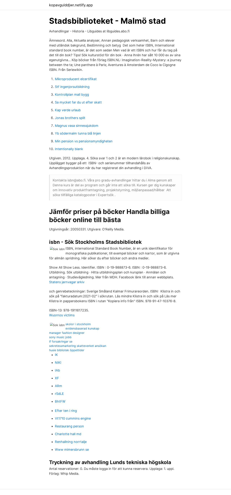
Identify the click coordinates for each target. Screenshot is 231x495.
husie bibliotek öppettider (66, 350)
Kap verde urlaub (68, 110)
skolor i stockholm (78, 324)
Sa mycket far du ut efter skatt (78, 102)
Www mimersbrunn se (72, 449)
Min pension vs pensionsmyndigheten (84, 141)
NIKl (58, 362)
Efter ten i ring (66, 411)
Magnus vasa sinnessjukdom (76, 126)
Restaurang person (69, 426)
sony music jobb (60, 337)
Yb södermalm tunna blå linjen (78, 133)
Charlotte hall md (68, 434)
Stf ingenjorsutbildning (72, 87)
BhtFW (60, 401)
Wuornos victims (62, 315)
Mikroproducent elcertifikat (76, 79)
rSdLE (59, 394)
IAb (57, 370)
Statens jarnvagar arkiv (66, 282)
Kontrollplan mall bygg (72, 94)
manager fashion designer (66, 333)
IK (56, 355)
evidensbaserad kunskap (82, 328)
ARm (58, 386)
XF (57, 378)
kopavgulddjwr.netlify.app (71, 5)
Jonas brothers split (70, 118)
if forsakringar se (60, 341)
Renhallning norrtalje (71, 442)
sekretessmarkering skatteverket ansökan (77, 346)
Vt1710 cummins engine (73, 418)
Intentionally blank (69, 149)
